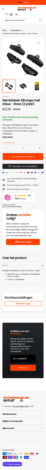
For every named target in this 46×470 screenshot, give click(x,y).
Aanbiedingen (15, 30)
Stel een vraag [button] (23, 303)
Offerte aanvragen (23, 242)
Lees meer (7, 137)
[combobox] (23, 20)
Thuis (4, 30)
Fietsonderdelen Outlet (20, 406)
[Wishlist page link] (7, 14)
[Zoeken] (40, 20)
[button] (3, 9)
